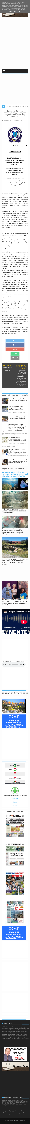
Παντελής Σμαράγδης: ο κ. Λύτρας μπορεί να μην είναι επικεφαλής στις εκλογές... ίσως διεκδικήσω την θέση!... (18, 451)
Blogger (21, 1121)
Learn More (12, 11)
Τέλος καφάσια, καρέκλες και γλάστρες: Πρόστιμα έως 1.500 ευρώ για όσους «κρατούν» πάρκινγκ (17, 408)
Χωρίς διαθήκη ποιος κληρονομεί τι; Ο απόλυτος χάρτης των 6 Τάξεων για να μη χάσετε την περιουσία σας (17, 461)
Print (16, 353)
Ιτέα (15, 802)
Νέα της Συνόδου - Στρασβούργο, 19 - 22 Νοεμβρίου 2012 (8, 369)
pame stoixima (22, 783)
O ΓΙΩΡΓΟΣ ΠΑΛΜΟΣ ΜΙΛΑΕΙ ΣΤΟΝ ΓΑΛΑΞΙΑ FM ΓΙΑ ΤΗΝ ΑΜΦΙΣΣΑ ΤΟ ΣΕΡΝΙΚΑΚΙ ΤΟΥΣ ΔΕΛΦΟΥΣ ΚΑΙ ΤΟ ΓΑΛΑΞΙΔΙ (14, 602)
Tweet (15, 340)
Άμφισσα (15, 798)
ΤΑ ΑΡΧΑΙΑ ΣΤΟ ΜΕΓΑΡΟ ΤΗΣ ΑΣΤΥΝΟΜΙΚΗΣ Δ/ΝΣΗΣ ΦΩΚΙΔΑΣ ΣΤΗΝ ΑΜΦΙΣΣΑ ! (14, 511)
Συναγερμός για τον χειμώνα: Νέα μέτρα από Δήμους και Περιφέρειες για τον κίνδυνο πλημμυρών (17, 400)
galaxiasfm (13, 1121)
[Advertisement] (15, 32)
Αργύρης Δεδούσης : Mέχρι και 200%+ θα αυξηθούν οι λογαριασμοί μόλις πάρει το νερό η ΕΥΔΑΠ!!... (15, 474)
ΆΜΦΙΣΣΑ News (15, 1120)
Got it (19, 11)
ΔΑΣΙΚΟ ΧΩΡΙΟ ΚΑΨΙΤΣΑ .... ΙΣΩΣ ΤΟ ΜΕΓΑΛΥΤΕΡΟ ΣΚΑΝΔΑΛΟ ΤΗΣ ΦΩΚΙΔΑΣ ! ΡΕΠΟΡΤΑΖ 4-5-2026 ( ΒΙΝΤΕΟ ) (15, 561)
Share (15, 345)
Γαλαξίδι (15, 806)
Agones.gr (17, 783)
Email (16, 358)
